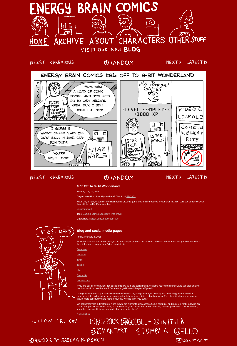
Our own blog (83, 280)
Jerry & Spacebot (100, 214)
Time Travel (116, 214)
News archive (84, 314)
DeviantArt (82, 275)
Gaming (87, 214)
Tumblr (80, 265)
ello (79, 270)
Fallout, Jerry (95, 218)
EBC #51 (131, 196)
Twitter (80, 260)
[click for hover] (84, 209)
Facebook (82, 249)
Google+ (81, 254)
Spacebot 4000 (110, 218)
